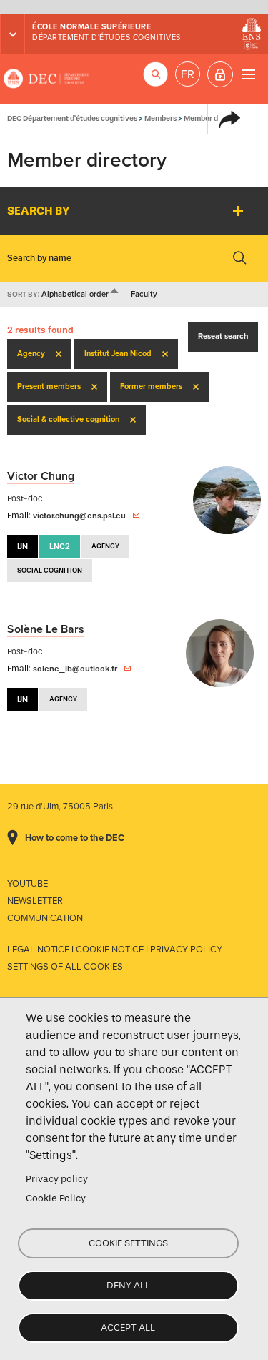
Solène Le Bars (45, 629)
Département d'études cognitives (106, 37)
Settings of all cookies (65, 966)
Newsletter (35, 901)
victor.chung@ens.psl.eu (79, 516)
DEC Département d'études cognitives (46, 79)
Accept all (128, 1327)
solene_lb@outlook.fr (75, 669)
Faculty (144, 294)
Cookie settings (128, 1243)
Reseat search (223, 336)
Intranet (220, 74)
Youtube (27, 884)
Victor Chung (40, 476)
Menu (248, 74)
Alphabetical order (80, 294)
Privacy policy (57, 1179)
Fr (187, 74)
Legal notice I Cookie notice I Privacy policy (114, 949)
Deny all (128, 1285)
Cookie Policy (56, 1198)
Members (160, 118)
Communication (45, 918)
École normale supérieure (91, 26)
